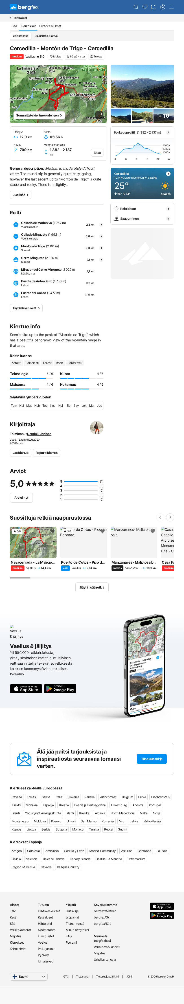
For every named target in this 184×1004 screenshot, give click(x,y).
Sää (12, 923)
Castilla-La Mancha (109, 859)
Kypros (16, 829)
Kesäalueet (45, 917)
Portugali (155, 805)
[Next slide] (170, 517)
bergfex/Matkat (105, 911)
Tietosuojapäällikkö (107, 976)
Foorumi (71, 942)
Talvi (13, 911)
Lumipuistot (46, 936)
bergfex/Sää (102, 923)
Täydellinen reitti (25, 308)
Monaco (77, 829)
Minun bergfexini (77, 930)
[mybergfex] (162, 7)
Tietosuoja (82, 976)
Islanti (16, 813)
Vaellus (42, 942)
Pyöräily (43, 955)
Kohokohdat (18, 949)
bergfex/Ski (102, 917)
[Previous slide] (160, 517)
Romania (108, 821)
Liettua (31, 829)
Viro (121, 821)
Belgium (127, 797)
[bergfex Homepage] (24, 7)
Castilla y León (74, 851)
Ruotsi (108, 829)
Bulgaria (61, 829)
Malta (143, 813)
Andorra (137, 805)
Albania (100, 813)
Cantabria (144, 851)
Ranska (89, 797)
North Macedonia (122, 813)
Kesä (13, 917)
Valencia (31, 859)
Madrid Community (102, 851)
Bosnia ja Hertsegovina (90, 805)
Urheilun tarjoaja (105, 959)
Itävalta (17, 797)
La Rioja (161, 851)
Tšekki (16, 805)
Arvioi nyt (21, 497)
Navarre (46, 867)
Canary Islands (80, 859)
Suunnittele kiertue (46, 35)
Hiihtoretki (45, 923)
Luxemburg (119, 805)
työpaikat (72, 917)
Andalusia (52, 851)
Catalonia (33, 851)
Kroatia (64, 805)
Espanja (48, 805)
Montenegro (20, 821)
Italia (59, 797)
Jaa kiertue (20, 453)
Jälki (129, 976)
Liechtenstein (160, 797)
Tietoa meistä (75, 923)
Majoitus (15, 936)
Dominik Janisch (39, 434)
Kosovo (56, 821)
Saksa (46, 797)
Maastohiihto (46, 930)
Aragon (17, 851)
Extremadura (136, 859)
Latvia (134, 821)
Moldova (40, 821)
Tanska (94, 829)
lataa (97, 152)
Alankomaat (108, 797)
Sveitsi (31, 797)
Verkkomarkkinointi (106, 947)
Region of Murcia (23, 867)
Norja (156, 813)
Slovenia (73, 797)
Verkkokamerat (20, 930)
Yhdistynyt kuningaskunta (43, 813)
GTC (66, 976)
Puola (142, 797)
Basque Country (68, 867)
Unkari (71, 821)
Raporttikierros (47, 453)
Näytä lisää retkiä (92, 587)
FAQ (69, 936)
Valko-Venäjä (152, 821)
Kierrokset (17, 942)
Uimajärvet (45, 961)
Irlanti (70, 813)
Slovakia (32, 805)
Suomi (122, 829)
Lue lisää (19, 195)
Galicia (16, 859)
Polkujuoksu (46, 949)
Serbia (46, 829)
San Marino (88, 821)
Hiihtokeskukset (49, 911)
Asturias (126, 851)
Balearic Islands (53, 859)
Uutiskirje (72, 911)
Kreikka (84, 813)
